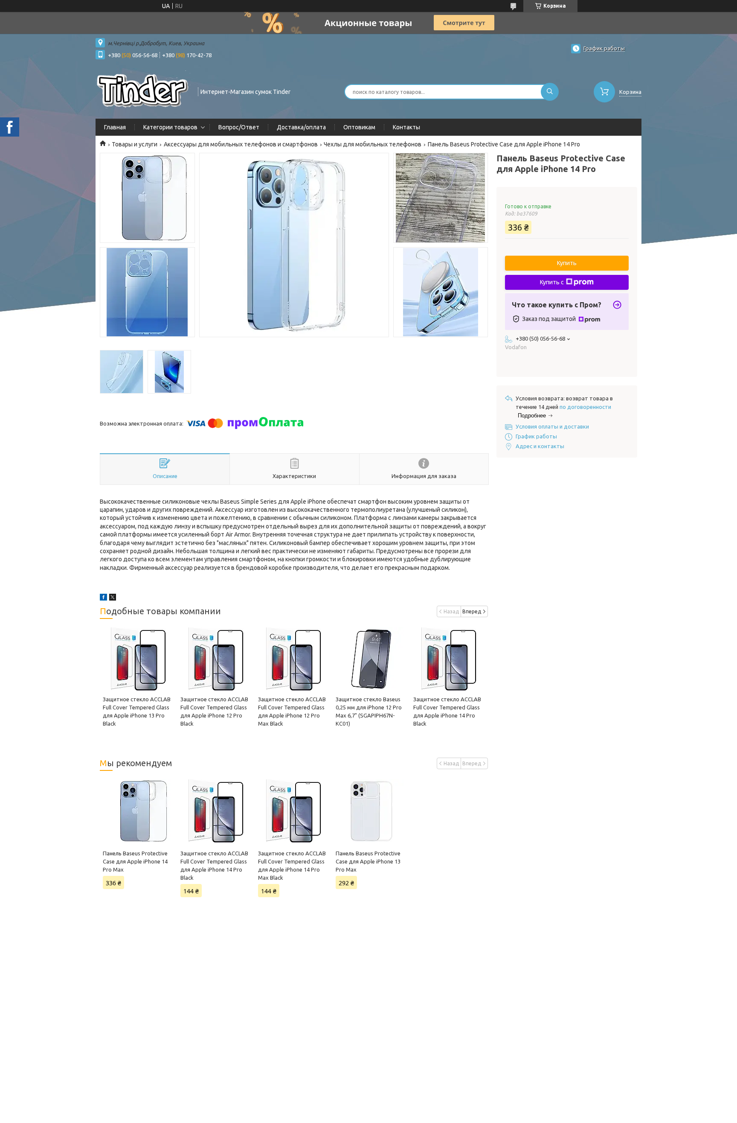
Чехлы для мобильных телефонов (372, 144)
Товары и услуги (134, 144)
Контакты (406, 127)
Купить (567, 263)
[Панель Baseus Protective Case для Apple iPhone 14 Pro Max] (138, 811)
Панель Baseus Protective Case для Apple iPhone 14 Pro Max (135, 861)
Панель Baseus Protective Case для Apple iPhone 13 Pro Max (368, 861)
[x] (112, 598)
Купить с (552, 282)
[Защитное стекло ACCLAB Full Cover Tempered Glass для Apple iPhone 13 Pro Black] (138, 659)
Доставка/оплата (301, 127)
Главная (115, 127)
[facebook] (103, 598)
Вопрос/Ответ (238, 127)
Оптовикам (359, 127)
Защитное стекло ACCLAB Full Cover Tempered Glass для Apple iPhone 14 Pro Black (214, 865)
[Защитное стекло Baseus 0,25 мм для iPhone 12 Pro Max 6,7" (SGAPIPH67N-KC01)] (371, 659)
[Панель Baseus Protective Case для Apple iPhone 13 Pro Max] (371, 811)
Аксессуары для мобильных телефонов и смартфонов (241, 144)
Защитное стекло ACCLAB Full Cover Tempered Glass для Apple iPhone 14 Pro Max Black (292, 865)
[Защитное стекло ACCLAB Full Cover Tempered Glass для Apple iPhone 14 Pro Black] (449, 659)
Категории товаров (170, 127)
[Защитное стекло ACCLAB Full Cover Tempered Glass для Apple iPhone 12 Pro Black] (216, 659)
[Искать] (550, 92)
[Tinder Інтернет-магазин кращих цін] (143, 91)
